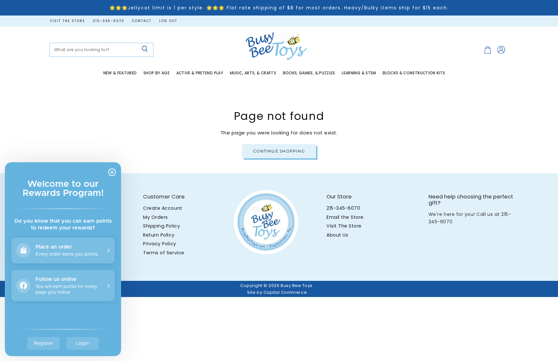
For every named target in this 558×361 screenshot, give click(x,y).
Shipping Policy (161, 226)
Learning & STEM (359, 73)
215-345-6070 (108, 21)
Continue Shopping (279, 151)
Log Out (168, 21)
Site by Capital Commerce (277, 292)
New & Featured (120, 73)
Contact (141, 21)
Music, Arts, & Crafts (253, 73)
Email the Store (345, 217)
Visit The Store (344, 226)
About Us (337, 235)
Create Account (162, 208)
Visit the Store (67, 21)
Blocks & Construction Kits (414, 73)
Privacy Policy (159, 243)
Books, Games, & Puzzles (309, 73)
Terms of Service (163, 253)
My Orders (155, 217)
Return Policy (158, 235)
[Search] (144, 50)
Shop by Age (156, 73)
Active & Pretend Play (199, 73)
